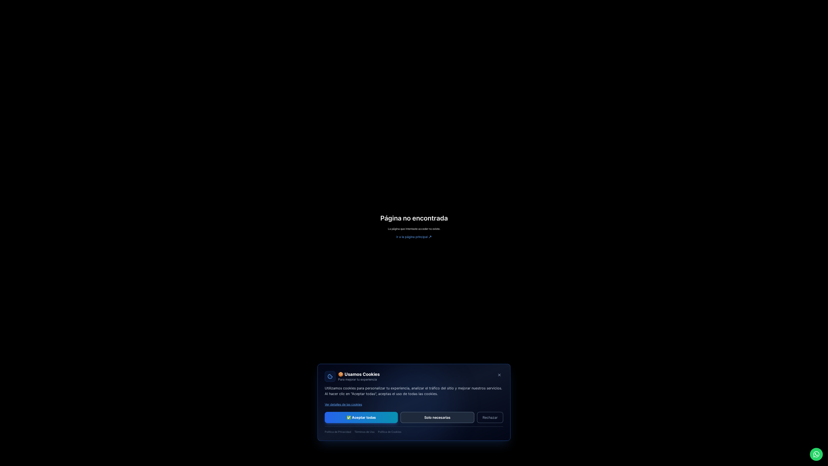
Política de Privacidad (338, 431)
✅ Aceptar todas (361, 417)
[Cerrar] (499, 375)
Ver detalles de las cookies (343, 404)
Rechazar (490, 417)
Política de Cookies (389, 431)
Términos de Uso (364, 431)
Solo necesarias (437, 417)
